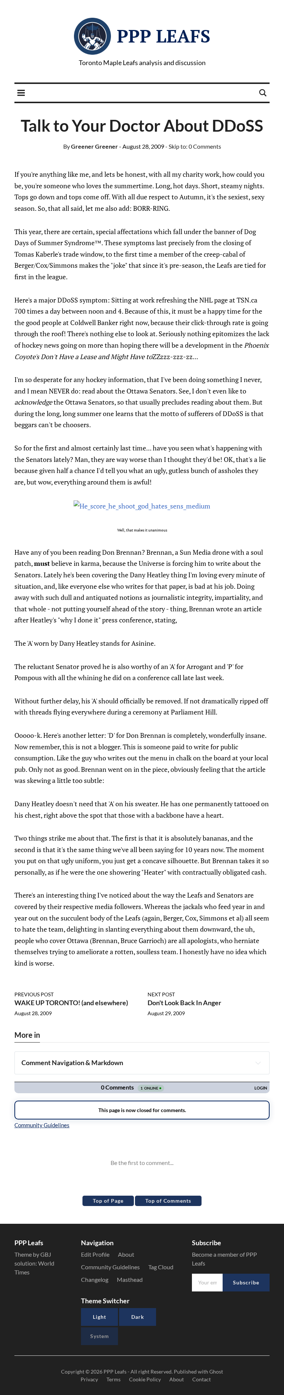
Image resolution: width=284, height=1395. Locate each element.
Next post (161, 994)
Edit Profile (95, 1254)
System (99, 1336)
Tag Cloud (160, 1266)
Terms (113, 1379)
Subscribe (246, 1282)
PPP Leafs (163, 36)
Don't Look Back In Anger (184, 1003)
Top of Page (108, 1201)
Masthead (130, 1279)
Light (99, 1317)
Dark (137, 1317)
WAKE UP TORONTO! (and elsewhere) (71, 1003)
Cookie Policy (145, 1379)
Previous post (34, 994)
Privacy (89, 1379)
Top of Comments (168, 1201)
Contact (201, 1379)
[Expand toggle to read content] (258, 1062)
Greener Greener (90, 146)
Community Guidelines (110, 1266)
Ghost (216, 1371)
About (126, 1254)
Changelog (94, 1279)
